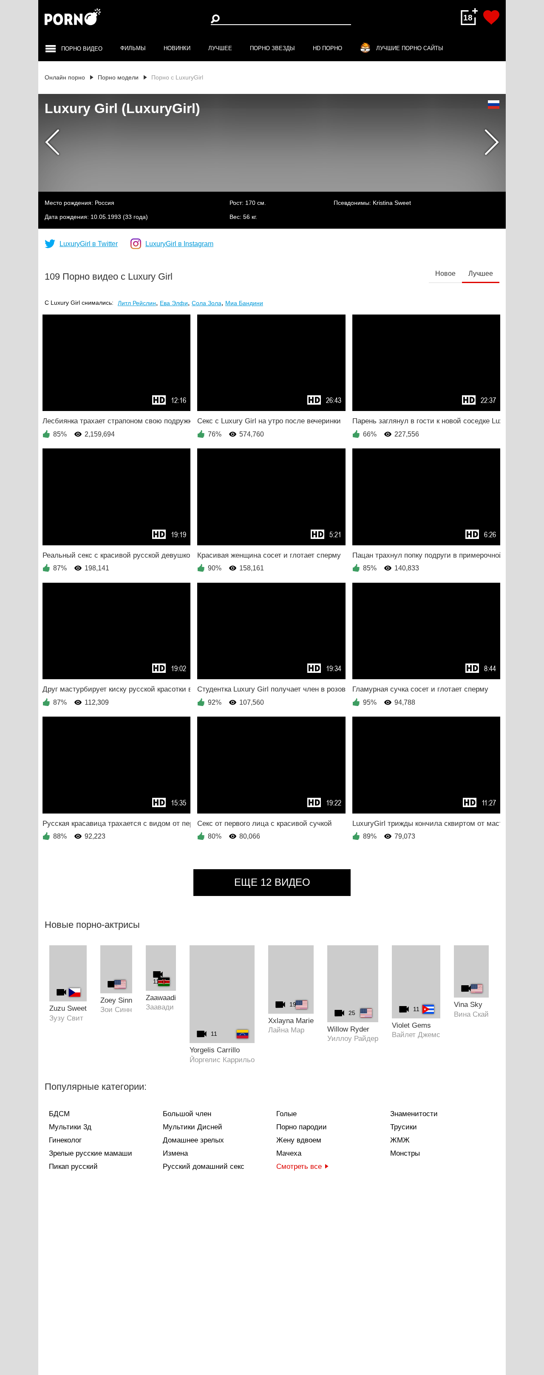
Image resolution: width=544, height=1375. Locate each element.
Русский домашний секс (203, 1166)
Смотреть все (299, 1166)
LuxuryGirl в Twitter (89, 244)
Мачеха (288, 1153)
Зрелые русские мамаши (90, 1153)
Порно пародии (301, 1127)
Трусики (403, 1127)
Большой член (187, 1114)
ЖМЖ (400, 1140)
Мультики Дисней (192, 1127)
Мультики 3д (70, 1127)
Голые (286, 1114)
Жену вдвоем (298, 1140)
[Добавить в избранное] (491, 17)
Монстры (405, 1153)
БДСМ (59, 1114)
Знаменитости (414, 1114)
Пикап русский (73, 1166)
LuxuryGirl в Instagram (179, 244)
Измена (175, 1153)
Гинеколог (65, 1140)
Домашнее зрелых (193, 1140)
